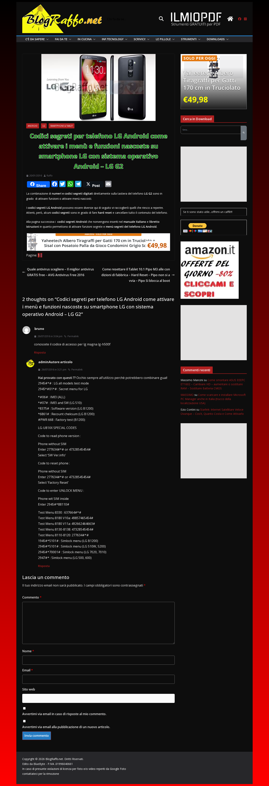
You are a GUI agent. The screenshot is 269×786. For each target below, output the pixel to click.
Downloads (216, 39)
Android (32, 125)
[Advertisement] (214, 174)
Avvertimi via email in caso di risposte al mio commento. (64, 714)
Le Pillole (163, 39)
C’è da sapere (35, 39)
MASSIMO (187, 395)
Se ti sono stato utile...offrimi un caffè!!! (207, 212)
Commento (32, 597)
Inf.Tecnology (112, 39)
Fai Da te (61, 39)
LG (44, 125)
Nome (28, 651)
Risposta (40, 352)
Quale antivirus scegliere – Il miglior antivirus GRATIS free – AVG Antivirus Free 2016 (60, 272)
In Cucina (85, 39)
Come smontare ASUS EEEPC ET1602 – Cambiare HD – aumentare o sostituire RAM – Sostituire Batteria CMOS (213, 384)
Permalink (73, 336)
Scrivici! (140, 39)
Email (27, 670)
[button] (47, 39)
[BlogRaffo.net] (230, 19)
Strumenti (189, 39)
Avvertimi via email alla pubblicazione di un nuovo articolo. (66, 727)
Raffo (50, 175)
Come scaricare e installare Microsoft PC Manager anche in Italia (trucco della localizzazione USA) (213, 399)
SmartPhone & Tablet (61, 125)
